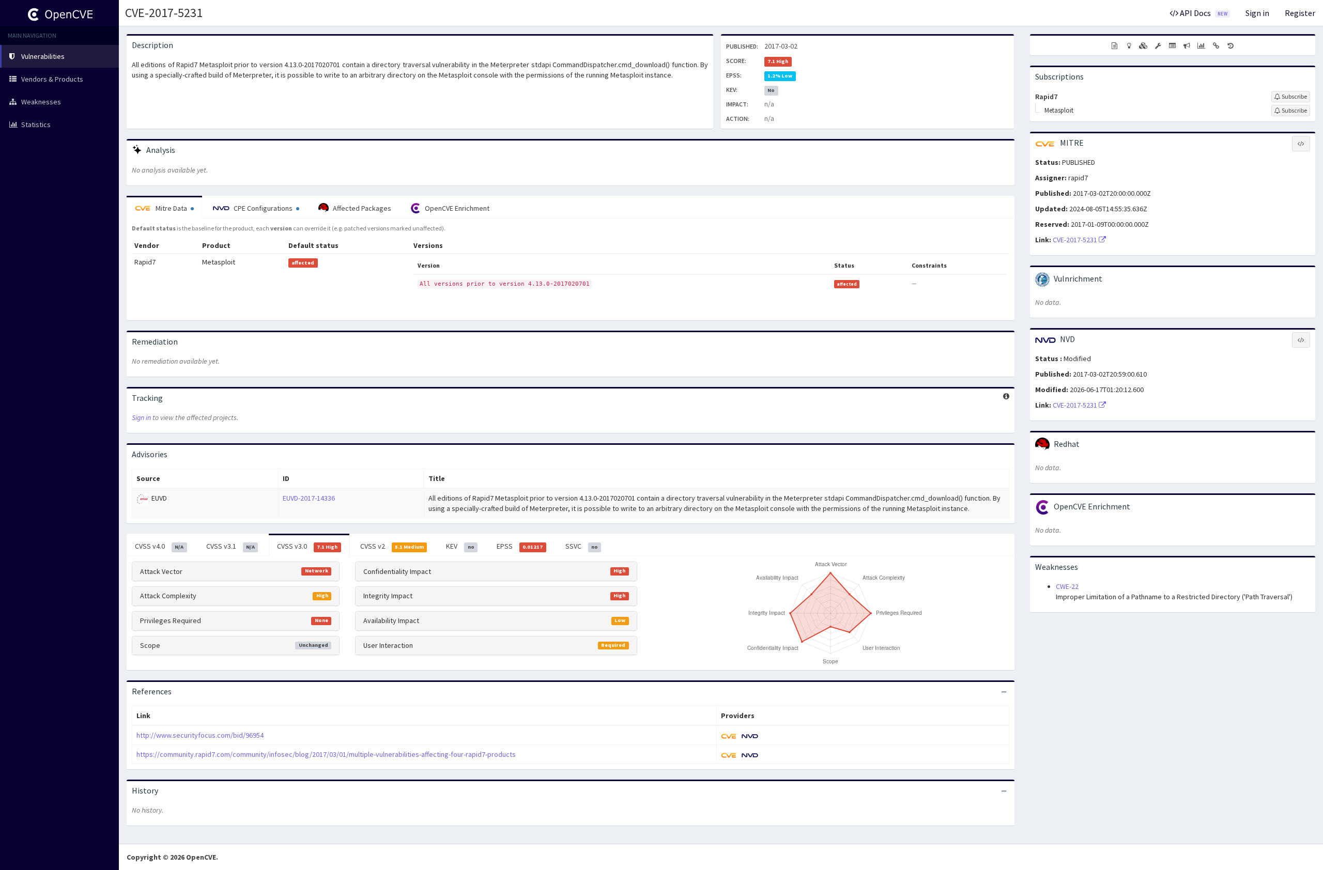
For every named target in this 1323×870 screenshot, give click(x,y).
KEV (460, 546)
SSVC (581, 546)
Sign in (1257, 13)
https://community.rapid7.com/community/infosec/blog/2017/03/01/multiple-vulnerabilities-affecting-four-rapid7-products (326, 754)
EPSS (520, 546)
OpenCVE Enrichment (456, 208)
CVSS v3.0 (307, 546)
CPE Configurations (263, 208)
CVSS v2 (392, 546)
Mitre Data (171, 208)
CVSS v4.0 (159, 546)
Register (1300, 13)
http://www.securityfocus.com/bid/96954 (200, 735)
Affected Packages (361, 208)
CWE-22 (1067, 586)
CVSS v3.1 (230, 546)
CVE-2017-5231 (164, 13)
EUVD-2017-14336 (309, 498)
